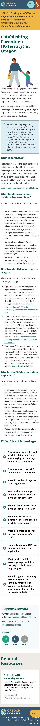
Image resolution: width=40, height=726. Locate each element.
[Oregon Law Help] (8, 4)
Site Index (12, 720)
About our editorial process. (24, 617)
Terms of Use (33, 720)
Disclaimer (34, 723)
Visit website (9, 695)
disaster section (13, 20)
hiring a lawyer (18, 366)
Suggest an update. (13, 625)
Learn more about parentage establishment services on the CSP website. (20, 339)
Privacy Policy (22, 720)
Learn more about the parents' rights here (19, 188)
